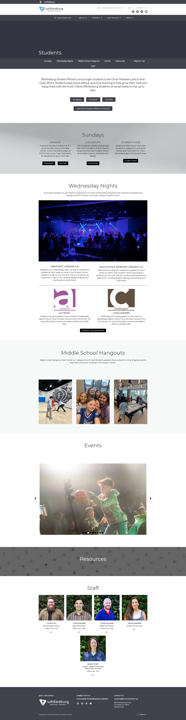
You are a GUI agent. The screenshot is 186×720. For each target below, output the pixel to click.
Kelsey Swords (134, 623)
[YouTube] (146, 11)
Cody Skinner (79, 623)
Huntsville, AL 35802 (121, 705)
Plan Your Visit (64, 18)
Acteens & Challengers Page (93, 330)
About (82, 18)
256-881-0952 (119, 707)
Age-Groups (113, 18)
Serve (129, 18)
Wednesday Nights (65, 61)
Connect (96, 18)
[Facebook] (133, 11)
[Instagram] (137, 11)
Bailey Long (93, 664)
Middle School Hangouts (88, 61)
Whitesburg (49, 2)
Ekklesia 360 (142, 714)
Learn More (48, 163)
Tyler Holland (107, 623)
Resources (120, 61)
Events (108, 61)
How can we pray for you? (109, 8)
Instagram (77, 99)
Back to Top (139, 61)
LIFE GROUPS (93, 163)
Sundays (48, 61)
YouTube (109, 99)
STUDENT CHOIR (130, 160)
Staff (93, 66)
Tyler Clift (51, 623)
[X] (141, 11)
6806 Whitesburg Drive (122, 702)
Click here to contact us (126, 699)
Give (129, 8)
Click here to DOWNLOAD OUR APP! (92, 699)
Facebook (93, 99)
